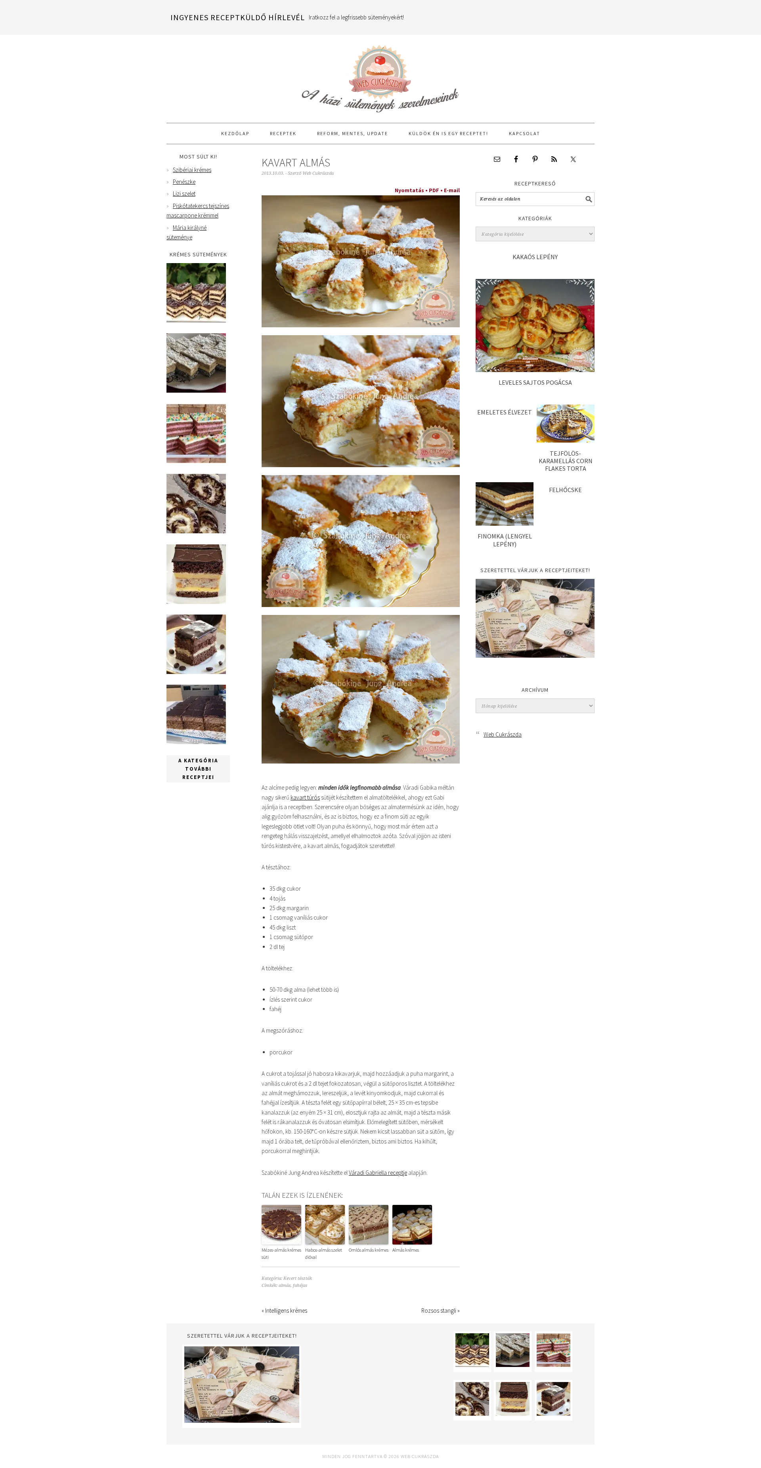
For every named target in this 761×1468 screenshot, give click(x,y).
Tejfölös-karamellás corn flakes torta (566, 460)
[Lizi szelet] (196, 461)
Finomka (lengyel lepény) (505, 540)
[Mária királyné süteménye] (196, 601)
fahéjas (300, 1285)
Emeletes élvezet (504, 412)
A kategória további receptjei (198, 769)
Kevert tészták (297, 1278)
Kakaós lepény (535, 257)
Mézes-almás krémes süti (281, 1253)
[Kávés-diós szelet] (196, 742)
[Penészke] (196, 390)
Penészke (184, 181)
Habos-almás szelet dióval (323, 1253)
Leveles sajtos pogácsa (535, 382)
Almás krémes (405, 1250)
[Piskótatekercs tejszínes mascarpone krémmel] (196, 531)
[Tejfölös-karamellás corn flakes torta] (566, 440)
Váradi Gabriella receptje (378, 1172)
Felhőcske (565, 490)
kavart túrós (305, 797)
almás (285, 1285)
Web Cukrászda (380, 75)
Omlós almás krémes (368, 1250)
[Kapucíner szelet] (196, 672)
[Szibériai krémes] (196, 320)
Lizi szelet (184, 193)
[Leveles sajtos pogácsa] (535, 370)
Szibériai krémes (192, 170)
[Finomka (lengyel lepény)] (504, 523)
